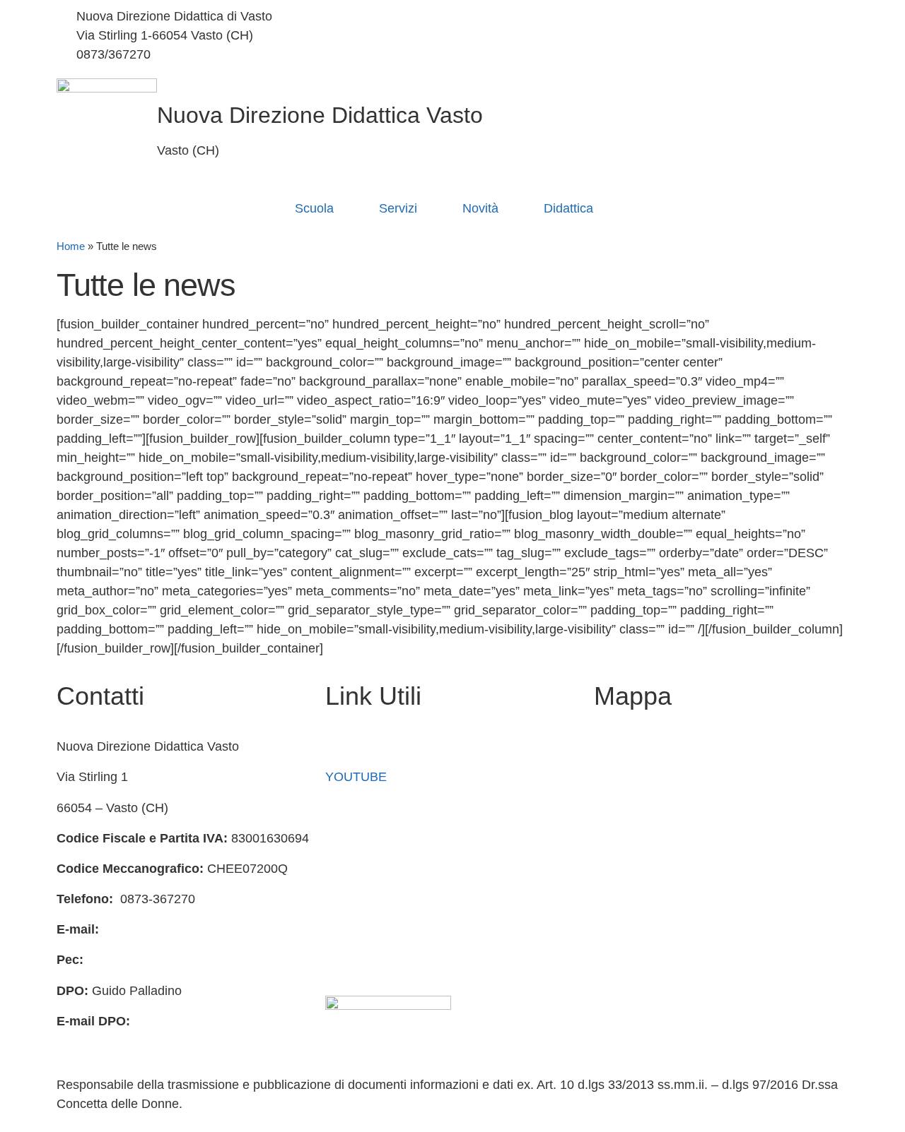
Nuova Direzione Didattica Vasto (320, 115)
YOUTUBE (356, 777)
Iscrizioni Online (370, 808)
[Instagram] (654, 35)
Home (71, 246)
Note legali (355, 960)
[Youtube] (654, 54)
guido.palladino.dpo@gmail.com (147, 1040)
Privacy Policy (364, 899)
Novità (480, 208)
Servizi (398, 208)
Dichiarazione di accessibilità (406, 929)
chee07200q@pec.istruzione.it (172, 960)
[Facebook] (654, 16)
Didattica (568, 208)
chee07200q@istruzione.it (357, 35)
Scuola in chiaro (370, 838)
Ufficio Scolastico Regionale (404, 869)
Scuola (314, 208)
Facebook (353, 746)
